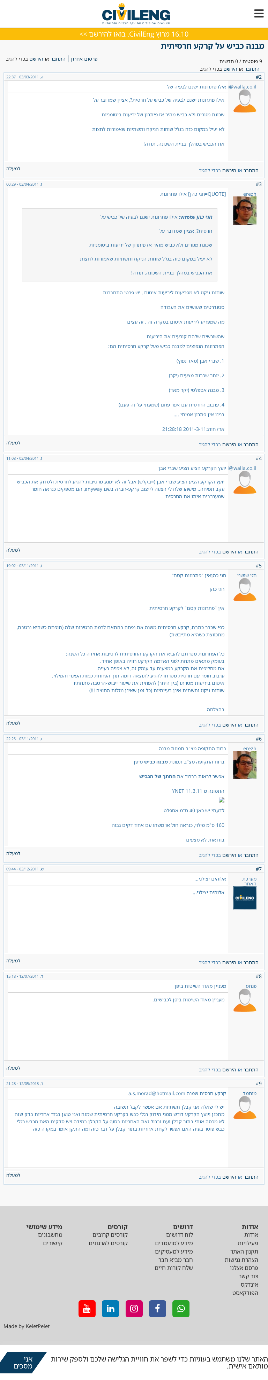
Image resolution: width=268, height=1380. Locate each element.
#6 (259, 738)
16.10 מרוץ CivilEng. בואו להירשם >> (134, 34)
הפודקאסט (245, 1293)
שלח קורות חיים (174, 1268)
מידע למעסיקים (174, 1251)
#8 (259, 976)
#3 (259, 184)
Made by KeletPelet (26, 1326)
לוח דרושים (179, 1235)
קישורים (52, 1243)
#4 (259, 458)
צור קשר (248, 1276)
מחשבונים (50, 1235)
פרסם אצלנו (244, 1268)
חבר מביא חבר (175, 1260)
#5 (259, 565)
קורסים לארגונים (108, 1243)
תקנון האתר (244, 1251)
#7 (259, 869)
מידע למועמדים (174, 1243)
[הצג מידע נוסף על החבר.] (244, 907)
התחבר (58, 58)
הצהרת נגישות (241, 1260)
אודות (251, 1235)
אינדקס (249, 1284)
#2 (259, 76)
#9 (259, 1083)
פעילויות (248, 1243)
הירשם (36, 58)
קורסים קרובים (110, 1235)
